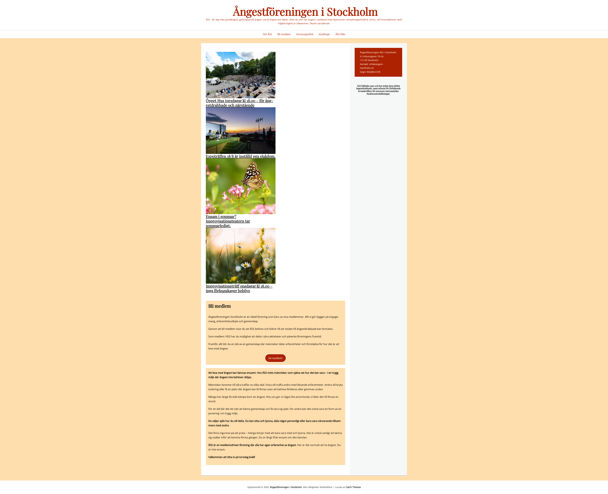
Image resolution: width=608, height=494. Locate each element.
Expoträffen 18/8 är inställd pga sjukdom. (240, 156)
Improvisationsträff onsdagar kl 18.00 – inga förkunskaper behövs (239, 288)
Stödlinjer (324, 34)
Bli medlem (284, 34)
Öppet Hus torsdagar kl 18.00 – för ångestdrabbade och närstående (239, 103)
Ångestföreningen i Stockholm (304, 11)
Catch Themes (353, 487)
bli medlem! (275, 358)
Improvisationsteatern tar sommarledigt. (228, 223)
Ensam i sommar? (221, 216)
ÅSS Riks (340, 34)
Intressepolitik (304, 34)
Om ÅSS (267, 34)
